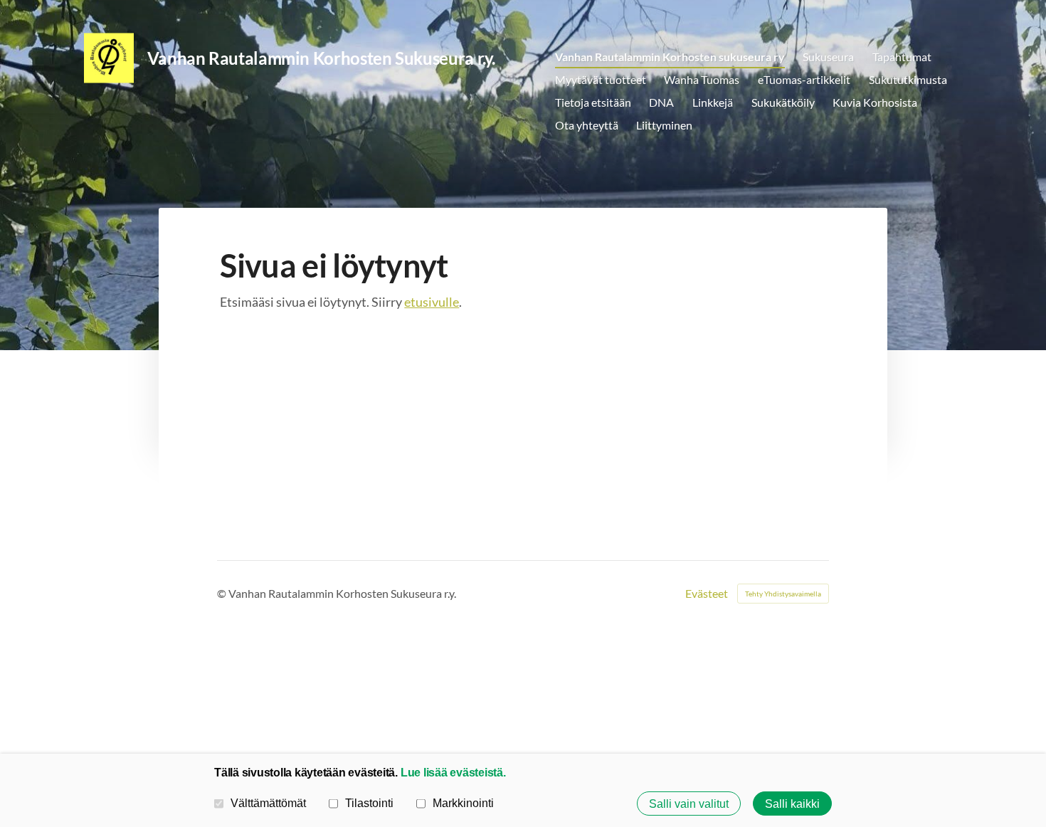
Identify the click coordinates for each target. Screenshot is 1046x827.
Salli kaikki (792, 803)
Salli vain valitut (689, 803)
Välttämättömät (268, 802)
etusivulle (431, 302)
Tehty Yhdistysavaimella (783, 593)
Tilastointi (369, 802)
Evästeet (706, 593)
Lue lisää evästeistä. (453, 772)
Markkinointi (463, 802)
